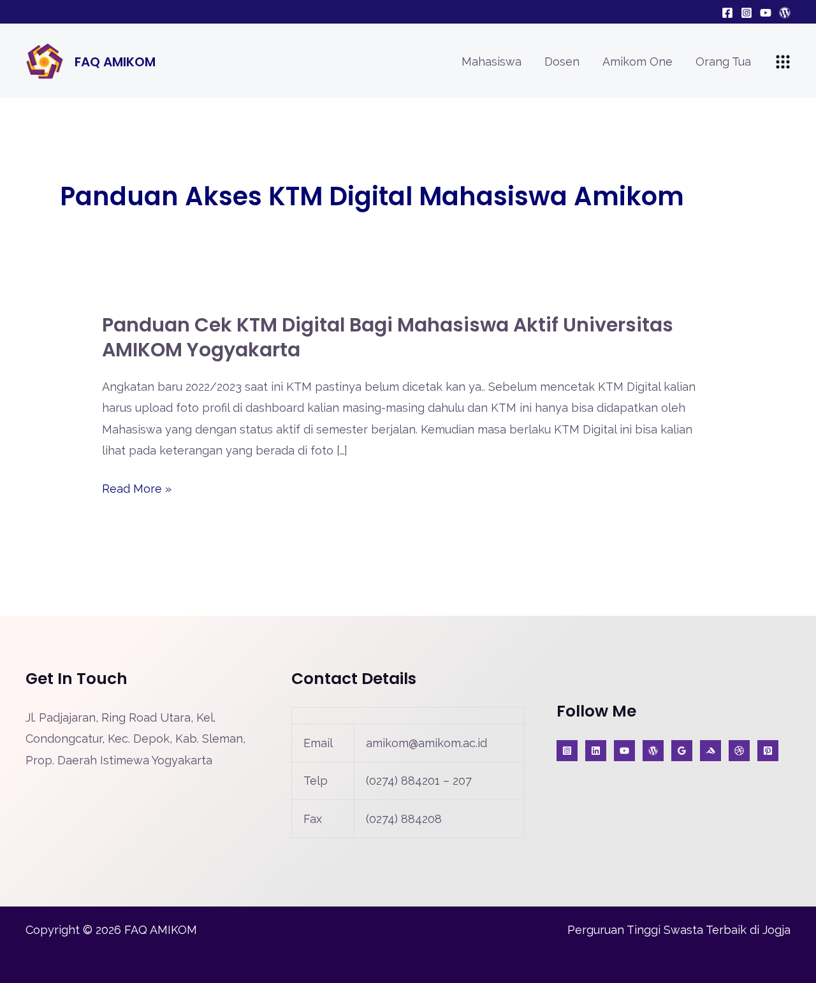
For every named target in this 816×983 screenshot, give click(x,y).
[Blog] (784, 12)
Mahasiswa (491, 61)
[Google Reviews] (681, 750)
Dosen (561, 61)
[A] (739, 750)
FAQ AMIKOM (115, 62)
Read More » (136, 488)
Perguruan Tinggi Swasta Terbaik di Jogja (678, 929)
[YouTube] (765, 12)
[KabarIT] (595, 750)
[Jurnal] (767, 750)
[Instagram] (746, 12)
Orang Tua (723, 61)
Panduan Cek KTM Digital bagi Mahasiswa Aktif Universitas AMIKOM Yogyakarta (387, 337)
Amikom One (637, 61)
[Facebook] (727, 12)
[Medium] (710, 750)
